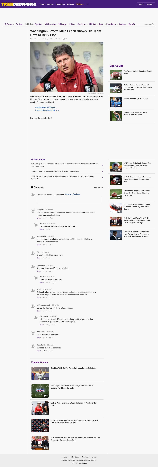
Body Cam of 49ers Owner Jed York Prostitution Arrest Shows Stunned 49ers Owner (74, 421)
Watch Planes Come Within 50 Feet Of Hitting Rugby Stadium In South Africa (138, 87)
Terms (93, 457)
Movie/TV (132, 24)
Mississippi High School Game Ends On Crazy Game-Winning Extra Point (137, 193)
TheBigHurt (41, 265)
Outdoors (122, 24)
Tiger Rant (38, 24)
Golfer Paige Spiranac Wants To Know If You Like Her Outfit (74, 404)
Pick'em (70, 4)
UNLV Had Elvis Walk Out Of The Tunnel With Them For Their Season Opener (137, 165)
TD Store (79, 4)
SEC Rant (92, 24)
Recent (100, 187)
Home (42, 4)
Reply (39, 218)
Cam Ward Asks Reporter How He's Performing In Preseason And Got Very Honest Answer (136, 234)
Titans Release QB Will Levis (136, 99)
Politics (72, 24)
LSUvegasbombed (43, 305)
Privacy (65, 457)
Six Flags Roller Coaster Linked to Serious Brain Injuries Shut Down (137, 206)
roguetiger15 (41, 236)
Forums (50, 4)
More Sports (82, 24)
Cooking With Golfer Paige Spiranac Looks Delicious (73, 368)
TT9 (38, 252)
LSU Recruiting (50, 24)
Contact (85, 457)
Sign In (141, 4)
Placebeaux (44, 316)
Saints (101, 24)
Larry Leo (36, 39)
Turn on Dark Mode (79, 463)
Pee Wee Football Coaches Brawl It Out (138, 72)
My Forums (8, 24)
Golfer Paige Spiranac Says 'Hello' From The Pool (135, 113)
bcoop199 (40, 210)
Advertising (75, 457)
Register (150, 4)
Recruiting (60, 4)
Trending (19, 24)
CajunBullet (41, 345)
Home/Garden (111, 24)
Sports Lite (116, 65)
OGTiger (39, 289)
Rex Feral (43, 223)
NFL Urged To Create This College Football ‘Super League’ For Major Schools (72, 386)
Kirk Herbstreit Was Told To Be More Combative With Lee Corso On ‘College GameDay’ (75, 439)
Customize (148, 24)
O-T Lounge (63, 24)
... (87, 3)
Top (95, 187)
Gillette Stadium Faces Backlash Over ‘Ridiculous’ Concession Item (137, 179)
